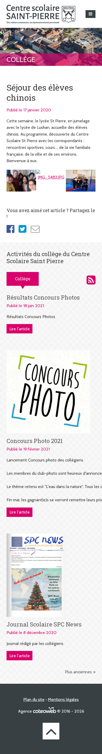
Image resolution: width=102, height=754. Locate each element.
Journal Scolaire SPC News (44, 624)
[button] (90, 14)
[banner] (41, 14)
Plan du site (33, 699)
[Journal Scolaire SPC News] (36, 574)
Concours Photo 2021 (35, 441)
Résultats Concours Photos (43, 297)
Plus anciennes (78, 671)
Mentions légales (63, 699)
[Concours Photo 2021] (48, 391)
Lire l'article (19, 328)
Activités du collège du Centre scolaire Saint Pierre (91, 280)
